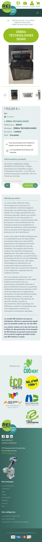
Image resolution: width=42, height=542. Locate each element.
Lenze (4, 495)
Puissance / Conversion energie (15, 522)
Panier (38, 6)
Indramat (5, 489)
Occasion (10, 117)
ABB (3, 492)
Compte (32, 6)
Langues (18, 6)
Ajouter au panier (31, 185)
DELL (3, 506)
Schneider (6, 498)
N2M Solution (31, 533)
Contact (25, 6)
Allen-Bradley (8, 486)
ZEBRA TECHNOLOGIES (24, 128)
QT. (7, 185)
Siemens (5, 500)
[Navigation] (37, 12)
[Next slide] (37, 95)
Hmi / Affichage (8, 519)
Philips (4, 503)
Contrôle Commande (11, 516)
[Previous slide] (5, 95)
